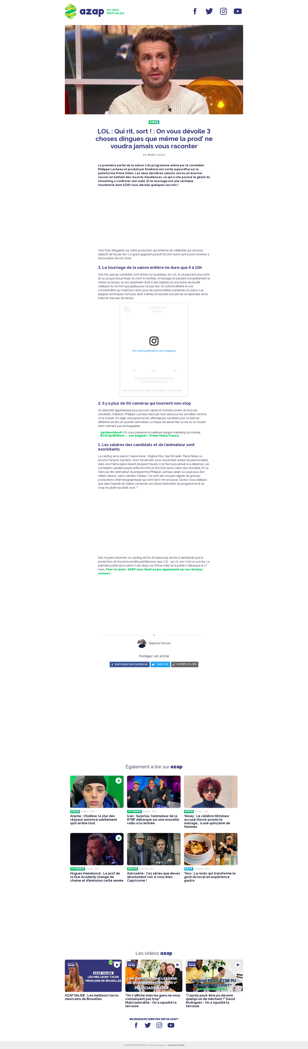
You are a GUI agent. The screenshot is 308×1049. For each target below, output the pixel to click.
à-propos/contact (176, 1045)
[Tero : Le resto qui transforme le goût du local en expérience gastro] (210, 849)
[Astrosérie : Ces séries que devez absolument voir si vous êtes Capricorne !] (153, 849)
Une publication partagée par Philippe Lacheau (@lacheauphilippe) (161, 390)
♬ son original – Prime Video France (152, 435)
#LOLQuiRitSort (112, 435)
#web (154, 122)
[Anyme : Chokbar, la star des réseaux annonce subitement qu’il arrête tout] (97, 792)
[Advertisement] (154, 218)
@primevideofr (111, 432)
